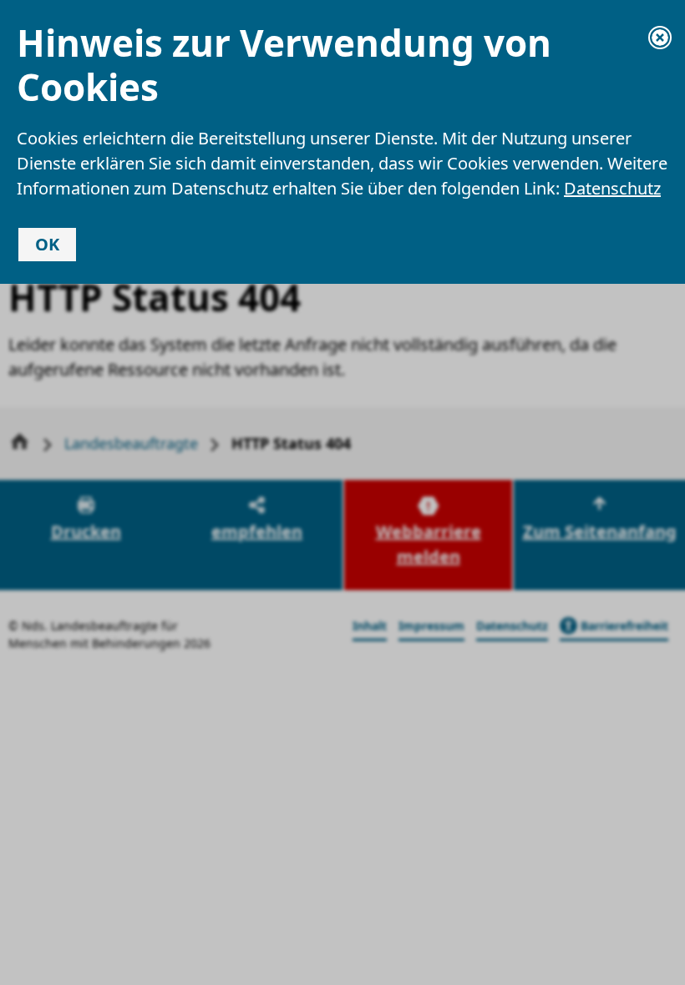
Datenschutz (612, 188)
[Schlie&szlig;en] (660, 37)
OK (47, 244)
